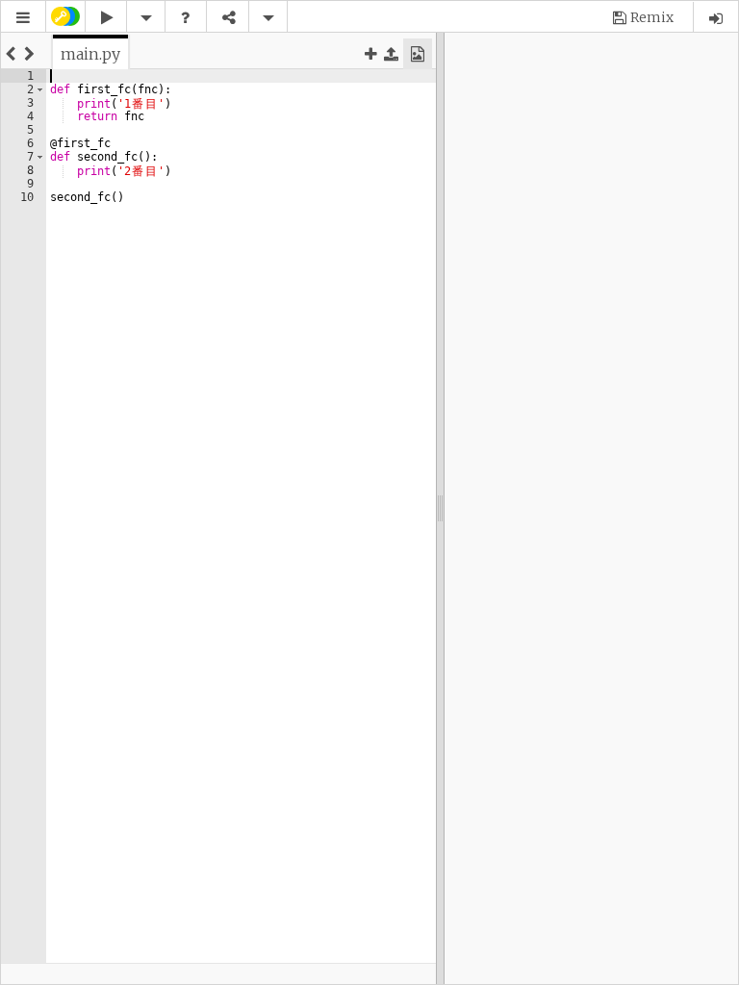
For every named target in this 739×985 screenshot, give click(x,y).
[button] (23, 18)
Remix (652, 17)
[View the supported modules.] (186, 18)
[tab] (90, 53)
